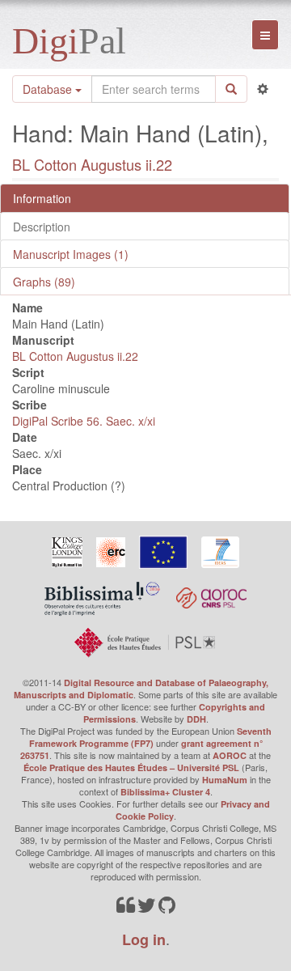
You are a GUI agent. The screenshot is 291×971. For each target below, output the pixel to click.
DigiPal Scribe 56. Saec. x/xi (83, 421)
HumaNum (224, 780)
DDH (196, 719)
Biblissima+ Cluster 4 (165, 792)
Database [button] (49, 89)
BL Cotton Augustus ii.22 (92, 164)
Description (41, 226)
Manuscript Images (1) (71, 254)
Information (42, 198)
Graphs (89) (44, 281)
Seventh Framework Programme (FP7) (150, 737)
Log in (144, 939)
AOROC (230, 755)
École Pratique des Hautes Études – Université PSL (131, 767)
